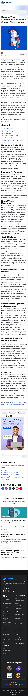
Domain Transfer (7, 624)
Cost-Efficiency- (8, 133)
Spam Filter (5, 642)
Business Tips (6, 516)
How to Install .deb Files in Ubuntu (9, 472)
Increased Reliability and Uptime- (12, 135)
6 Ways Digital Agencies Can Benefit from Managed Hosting (14, 521)
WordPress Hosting (7, 615)
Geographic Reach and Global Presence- (14, 140)
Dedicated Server (19, 605)
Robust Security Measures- (10, 131)
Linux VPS (17, 598)
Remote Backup (6, 634)
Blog (7, 10)
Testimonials (18, 639)
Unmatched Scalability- (9, 128)
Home (3, 10)
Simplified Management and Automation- (14, 137)
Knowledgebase (6, 650)
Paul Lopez (8, 53)
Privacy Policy (18, 620)
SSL (3, 632)
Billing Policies (18, 623)
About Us (17, 632)
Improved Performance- (9, 130)
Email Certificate (7, 639)
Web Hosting (5, 531)
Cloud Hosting (22, 54)
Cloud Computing (6, 547)
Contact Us (17, 634)
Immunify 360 (6, 637)
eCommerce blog (12, 412)
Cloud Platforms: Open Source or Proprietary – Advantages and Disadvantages (12, 552)
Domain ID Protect (7, 622)
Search (3, 454)
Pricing (4, 653)
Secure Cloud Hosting (21, 412)
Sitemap (5, 655)
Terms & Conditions (19, 614)
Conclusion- (7, 142)
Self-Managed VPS (19, 600)
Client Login (18, 637)
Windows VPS (18, 603)
